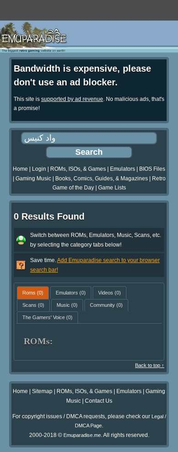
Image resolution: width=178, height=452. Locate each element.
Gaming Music (33, 178)
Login (39, 169)
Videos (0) (109, 292)
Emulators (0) (71, 292)
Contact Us (98, 401)
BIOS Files (152, 169)
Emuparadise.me (82, 435)
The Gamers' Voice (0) (47, 317)
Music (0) (67, 305)
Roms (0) (32, 292)
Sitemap (42, 391)
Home (20, 169)
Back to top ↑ (149, 365)
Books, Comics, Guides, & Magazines (101, 178)
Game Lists (112, 187)
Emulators (122, 169)
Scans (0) (33, 305)
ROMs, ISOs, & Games (78, 169)
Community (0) (106, 305)
